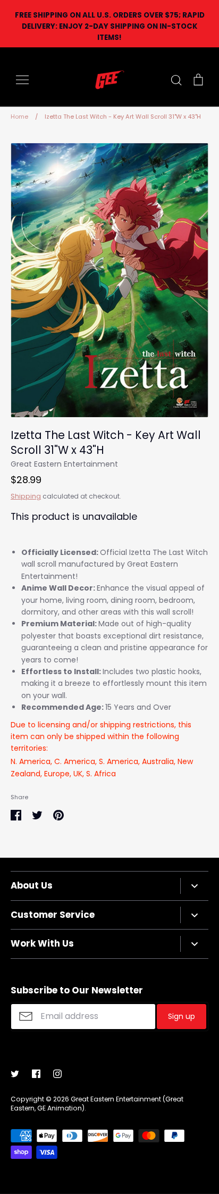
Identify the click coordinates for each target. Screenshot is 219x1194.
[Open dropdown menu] (194, 886)
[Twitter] (15, 1073)
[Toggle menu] (22, 80)
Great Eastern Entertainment (64, 464)
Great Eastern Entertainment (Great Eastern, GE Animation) (97, 1103)
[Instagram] (57, 1073)
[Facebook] (36, 1073)
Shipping (26, 496)
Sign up (181, 1016)
